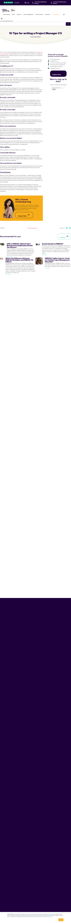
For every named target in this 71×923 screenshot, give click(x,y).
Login (28, 2)
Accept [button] (61, 919)
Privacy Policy (50, 916)
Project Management (35, 36)
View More (9, 256)
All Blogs (63, 237)
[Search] (68, 24)
